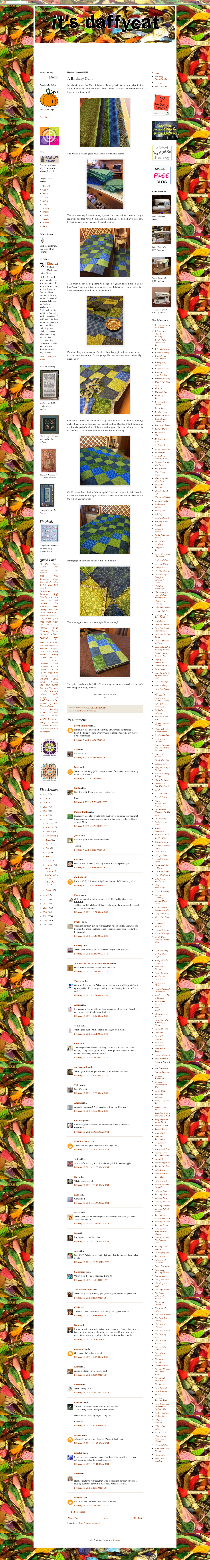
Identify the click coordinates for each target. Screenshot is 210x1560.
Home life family (82, 710)
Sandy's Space (161, 1129)
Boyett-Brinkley (81, 725)
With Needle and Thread (162, 1450)
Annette (45, 207)
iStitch (157, 789)
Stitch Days (159, 1177)
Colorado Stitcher (162, 607)
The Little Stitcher (162, 1314)
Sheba (55, 684)
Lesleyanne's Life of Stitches (162, 866)
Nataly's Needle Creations (161, 961)
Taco (56, 703)
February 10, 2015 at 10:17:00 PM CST (91, 1339)
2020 (45, 798)
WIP (55, 728)
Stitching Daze (161, 1197)
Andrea (77, 1435)
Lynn (44, 204)
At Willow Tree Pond (161, 440)
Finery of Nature (47, 615)
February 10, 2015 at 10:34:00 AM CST (91, 1149)
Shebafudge (79, 1271)
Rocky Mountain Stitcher (162, 1102)
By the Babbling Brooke (162, 536)
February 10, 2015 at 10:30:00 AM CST (91, 1131)
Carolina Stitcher (162, 563)
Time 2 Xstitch (161, 1387)
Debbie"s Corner (162, 665)
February (50, 864)
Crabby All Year (49, 597)
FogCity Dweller (162, 735)
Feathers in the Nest (161, 718)
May (48, 852)
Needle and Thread (159, 968)
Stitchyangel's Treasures (160, 1261)
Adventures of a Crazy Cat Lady (161, 373)
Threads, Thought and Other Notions (162, 1371)
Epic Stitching (161, 685)
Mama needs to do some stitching (162, 908)
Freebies (158, 82)
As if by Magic (161, 428)
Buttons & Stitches (159, 530)
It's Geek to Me (161, 793)
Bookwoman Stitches (160, 505)
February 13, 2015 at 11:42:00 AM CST (91, 1443)
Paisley (77, 1384)
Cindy (77, 1307)
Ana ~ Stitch (160, 408)
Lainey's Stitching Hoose (162, 846)
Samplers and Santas (160, 1108)
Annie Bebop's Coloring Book (161, 420)
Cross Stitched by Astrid (162, 635)
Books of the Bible (49, 582)
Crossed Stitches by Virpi (162, 642)
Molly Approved (50, 870)
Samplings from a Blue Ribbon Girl (162, 1114)
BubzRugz (159, 514)
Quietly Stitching (162, 1072)
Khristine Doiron (82, 1141)
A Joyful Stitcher (162, 348)
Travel (42, 709)
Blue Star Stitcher (162, 497)
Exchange (44, 606)
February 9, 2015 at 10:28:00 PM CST (91, 885)
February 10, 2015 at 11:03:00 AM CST (91, 1167)
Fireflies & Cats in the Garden (161, 730)
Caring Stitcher (161, 560)
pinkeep (55, 675)
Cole (76, 859)
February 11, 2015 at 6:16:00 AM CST (91, 1357)
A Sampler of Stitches (160, 363)
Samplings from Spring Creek (161, 1120)
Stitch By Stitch (161, 1173)
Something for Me (162, 1162)
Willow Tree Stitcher (160, 1427)
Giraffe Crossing (162, 760)
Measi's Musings (162, 933)
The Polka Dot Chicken (161, 1319)
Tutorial (54, 719)
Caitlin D (78, 877)
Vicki (76, 1085)
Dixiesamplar (160, 669)
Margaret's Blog (162, 913)
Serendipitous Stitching (160, 1144)
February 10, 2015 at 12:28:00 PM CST (91, 1262)
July (48, 843)
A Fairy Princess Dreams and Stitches (162, 343)
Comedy (43, 587)
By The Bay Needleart (160, 542)
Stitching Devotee (162, 1201)
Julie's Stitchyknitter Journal (160, 803)
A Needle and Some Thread (160, 357)
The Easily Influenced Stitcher (159, 1296)
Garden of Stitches (159, 755)
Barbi (76, 1325)
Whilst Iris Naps (162, 1412)
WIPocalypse (45, 731)
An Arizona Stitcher (159, 397)
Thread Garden (161, 1365)
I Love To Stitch (161, 779)
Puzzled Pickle (81, 811)
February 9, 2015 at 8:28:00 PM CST (90, 849)
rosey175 (78, 1452)
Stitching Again (161, 1190)
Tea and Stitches (162, 1279)
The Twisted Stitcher (160, 1354)
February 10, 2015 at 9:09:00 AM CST (91, 1110)
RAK (55, 678)
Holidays (54, 634)
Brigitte (77, 921)
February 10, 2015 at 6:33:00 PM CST (91, 1315)
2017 (45, 810)
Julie (76, 1159)
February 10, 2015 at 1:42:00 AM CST (91, 935)
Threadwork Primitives (160, 1379)
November (50, 827)
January (49, 889)
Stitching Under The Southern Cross (161, 1240)
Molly (55, 654)
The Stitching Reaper (160, 1341)
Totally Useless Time (51, 876)
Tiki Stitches (160, 1384)
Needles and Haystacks (160, 977)
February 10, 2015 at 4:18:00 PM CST (91, 1279)
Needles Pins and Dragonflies (162, 990)
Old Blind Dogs (51, 661)
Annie (77, 1004)
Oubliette (159, 1032)
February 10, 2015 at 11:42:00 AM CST (91, 1185)
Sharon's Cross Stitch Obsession (162, 1154)
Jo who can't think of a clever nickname (93, 963)
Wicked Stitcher (161, 1416)
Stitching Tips (52, 700)
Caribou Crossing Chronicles (162, 555)
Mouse (77, 894)
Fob (56, 618)
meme (48, 651)
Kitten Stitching (161, 841)
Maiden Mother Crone (161, 902)
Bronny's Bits (160, 510)
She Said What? (161, 86)
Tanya (45, 215)
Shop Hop (44, 688)
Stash (42, 700)
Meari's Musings (162, 929)
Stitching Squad (161, 1225)
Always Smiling (161, 391)
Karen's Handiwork (159, 829)
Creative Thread (162, 624)
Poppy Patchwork (162, 1054)
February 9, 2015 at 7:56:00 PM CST (90, 802)
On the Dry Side (162, 1028)
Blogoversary (45, 579)
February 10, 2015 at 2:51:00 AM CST (91, 995)
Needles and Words (160, 984)
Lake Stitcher (160, 851)
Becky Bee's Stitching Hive (161, 457)
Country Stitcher (162, 611)
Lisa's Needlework (162, 875)
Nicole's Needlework (160, 1009)
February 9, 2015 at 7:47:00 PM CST (90, 757)
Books (55, 579)
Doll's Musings (161, 681)
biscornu (55, 573)
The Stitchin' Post (162, 1330)
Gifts (55, 627)
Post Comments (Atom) (89, 1523)
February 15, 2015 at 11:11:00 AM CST (91, 1464)
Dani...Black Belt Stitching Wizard (162, 648)
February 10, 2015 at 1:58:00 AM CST (91, 953)
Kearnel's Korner (162, 834)
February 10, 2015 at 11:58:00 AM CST (91, 1241)
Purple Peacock (161, 1068)
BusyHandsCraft (162, 517)
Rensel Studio (160, 1090)
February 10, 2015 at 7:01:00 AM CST (91, 1033)
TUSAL (45, 719)
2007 (45, 924)
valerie (77, 1212)
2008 (45, 920)
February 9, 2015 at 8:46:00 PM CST (90, 867)
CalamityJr (79, 1120)
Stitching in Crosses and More (162, 1216)
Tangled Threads (162, 1275)
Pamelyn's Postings (159, 1037)
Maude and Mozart (159, 924)
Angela (77, 1102)
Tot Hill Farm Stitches (161, 1392)
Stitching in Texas (162, 1221)
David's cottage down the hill (161, 654)
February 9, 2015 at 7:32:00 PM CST (90, 739)
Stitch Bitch (160, 1169)
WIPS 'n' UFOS (161, 1432)
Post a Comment (78, 1511)
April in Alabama (162, 425)
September (50, 835)
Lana (76, 1194)
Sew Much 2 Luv (162, 1148)
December (50, 823)
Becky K (46, 193)
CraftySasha (160, 620)
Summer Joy (45, 703)
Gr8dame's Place (162, 763)
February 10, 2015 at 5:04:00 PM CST (91, 1297)
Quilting (92, 710)
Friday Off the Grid (49, 625)
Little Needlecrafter (160, 886)
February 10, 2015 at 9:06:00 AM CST (91, 1093)
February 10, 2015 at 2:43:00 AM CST (91, 971)
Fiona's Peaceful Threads (162, 724)
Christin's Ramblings (159, 587)
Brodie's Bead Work (49, 585)
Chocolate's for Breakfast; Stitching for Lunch (161, 578)
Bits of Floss (160, 468)
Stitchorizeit (160, 1256)
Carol (76, 1043)
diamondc (78, 1402)
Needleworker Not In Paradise (162, 996)
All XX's (158, 388)
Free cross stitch (49, 621)
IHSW (52, 642)
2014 (45, 895)
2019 (45, 802)
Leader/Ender (49, 645)
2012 (45, 903)
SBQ (48, 685)
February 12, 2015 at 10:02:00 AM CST (91, 1392)
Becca (76, 767)
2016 (45, 815)
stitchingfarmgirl (162, 1252)
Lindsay (45, 197)
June (48, 848)
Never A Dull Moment (160, 1002)
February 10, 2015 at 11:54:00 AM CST (91, 1223)
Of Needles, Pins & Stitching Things (162, 1023)
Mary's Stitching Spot (162, 918)
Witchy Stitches (161, 1444)
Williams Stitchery (158, 1421)
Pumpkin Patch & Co (162, 1063)
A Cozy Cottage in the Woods (162, 326)
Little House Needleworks (160, 880)
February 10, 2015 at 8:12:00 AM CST (91, 1075)
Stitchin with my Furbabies (162, 1185)
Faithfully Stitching (159, 711)
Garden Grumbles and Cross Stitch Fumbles (162, 748)
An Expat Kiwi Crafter (161, 403)
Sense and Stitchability (160, 1138)
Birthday (43, 572)
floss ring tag (49, 618)
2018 (45, 806)
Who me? (49, 728)
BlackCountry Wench (160, 473)
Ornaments (44, 666)
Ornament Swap (49, 663)
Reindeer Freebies (49, 681)
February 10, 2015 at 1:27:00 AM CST (91, 912)
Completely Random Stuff (49, 592)
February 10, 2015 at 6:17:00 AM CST (91, 1016)
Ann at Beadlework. (83, 1289)
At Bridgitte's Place (160, 434)
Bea (76, 1233)
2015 (45, 819)
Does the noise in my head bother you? (162, 675)
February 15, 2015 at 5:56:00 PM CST (91, 1487)
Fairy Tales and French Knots (161, 705)
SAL (41, 684)
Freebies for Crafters (160, 740)
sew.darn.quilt (80, 1067)
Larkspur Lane (161, 855)
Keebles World (161, 838)
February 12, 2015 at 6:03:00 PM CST (91, 1425)
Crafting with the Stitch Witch (162, 616)
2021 (45, 794)
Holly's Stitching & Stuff (162, 775)
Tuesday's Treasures (49, 715)
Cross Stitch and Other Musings (162, 629)
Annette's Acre (161, 411)
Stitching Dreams (162, 1205)
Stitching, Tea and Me (161, 1247)
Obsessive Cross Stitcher (161, 1015)
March (49, 860)
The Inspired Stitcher (160, 1309)
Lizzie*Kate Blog (162, 891)
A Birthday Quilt (50, 883)
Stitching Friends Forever (162, 1210)
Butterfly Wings (161, 521)
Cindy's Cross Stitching (160, 602)
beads (56, 570)
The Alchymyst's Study (161, 1284)
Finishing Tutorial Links (161, 78)
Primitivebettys (161, 1058)
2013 (45, 899)
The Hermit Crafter (159, 1303)
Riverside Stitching (159, 1095)
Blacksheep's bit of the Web (161, 479)
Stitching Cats (161, 1194)
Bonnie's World (161, 500)
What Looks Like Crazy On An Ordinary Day (162, 1406)
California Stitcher (159, 549)
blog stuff (49, 575)
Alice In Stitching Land (162, 383)
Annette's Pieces (162, 415)
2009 (45, 916)
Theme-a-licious (47, 706)
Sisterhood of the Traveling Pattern (49, 690)
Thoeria (77, 981)
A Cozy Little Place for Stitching (160, 334)
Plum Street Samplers (160, 1050)
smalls (55, 694)
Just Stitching (160, 818)
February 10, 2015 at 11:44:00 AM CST (91, 1202)
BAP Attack (160, 445)
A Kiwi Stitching (162, 352)
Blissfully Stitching (159, 486)
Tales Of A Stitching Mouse (162, 1271)
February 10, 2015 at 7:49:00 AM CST (91, 1057)
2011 (45, 907)
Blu (75, 1176)
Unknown (78, 1497)
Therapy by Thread (159, 1360)
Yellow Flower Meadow (161, 1460)
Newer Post (73, 1518)
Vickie (77, 1025)
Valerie (45, 219)
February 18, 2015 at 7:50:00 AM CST (91, 1505)
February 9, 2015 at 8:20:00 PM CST (90, 825)
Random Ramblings (159, 1077)
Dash (56, 600)
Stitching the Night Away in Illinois (161, 1231)
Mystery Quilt (46, 657)
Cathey (45, 189)
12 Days (45, 563)
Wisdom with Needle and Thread (160, 1439)
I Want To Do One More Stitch (162, 785)
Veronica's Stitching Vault (161, 1399)
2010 (45, 911)
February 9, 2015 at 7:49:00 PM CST (90, 778)
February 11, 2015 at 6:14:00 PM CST (91, 1374)
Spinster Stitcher (162, 1166)
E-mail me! (45, 117)
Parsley (45, 222)
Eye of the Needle (162, 688)
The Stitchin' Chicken (160, 1325)
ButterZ (158, 525)
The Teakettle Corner (160, 1348)
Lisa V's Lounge (161, 871)
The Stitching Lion (160, 1335)
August (49, 839)
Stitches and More (162, 1180)
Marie (77, 1473)
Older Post (137, 1518)
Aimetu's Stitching (162, 378)
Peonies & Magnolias (159, 1043)
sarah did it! (160, 1132)
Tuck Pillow (53, 712)
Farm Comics (52, 612)
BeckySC (46, 186)
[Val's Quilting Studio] (165, 139)
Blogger (116, 1540)
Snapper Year (49, 697)
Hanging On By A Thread (162, 768)
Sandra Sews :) (161, 1125)
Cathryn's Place (161, 567)
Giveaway (45, 631)
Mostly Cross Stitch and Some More (162, 939)
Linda (77, 788)
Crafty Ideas (45, 600)
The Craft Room (162, 1289)
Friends (44, 627)
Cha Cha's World (162, 570)
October (49, 831)
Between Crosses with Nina (162, 463)
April (48, 856)
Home (105, 1518)
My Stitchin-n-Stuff (161, 955)
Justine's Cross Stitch (161, 823)
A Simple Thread (162, 368)
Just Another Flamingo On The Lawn (162, 812)
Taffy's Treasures (162, 1266)
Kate (76, 749)
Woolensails (160, 1454)
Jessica (77, 835)
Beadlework (160, 452)
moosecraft (79, 1348)
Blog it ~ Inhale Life (162, 492)
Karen (45, 200)
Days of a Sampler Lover (161, 660)
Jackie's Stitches (161, 797)
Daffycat (81, 707)
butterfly (78, 945)
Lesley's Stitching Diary (162, 860)
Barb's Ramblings (162, 448)
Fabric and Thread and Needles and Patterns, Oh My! (162, 696)
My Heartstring (161, 950)
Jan (76, 1250)
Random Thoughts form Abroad (161, 1084)
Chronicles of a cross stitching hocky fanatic (161, 595)
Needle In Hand (161, 972)
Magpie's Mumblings (159, 896)
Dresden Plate (49, 603)
